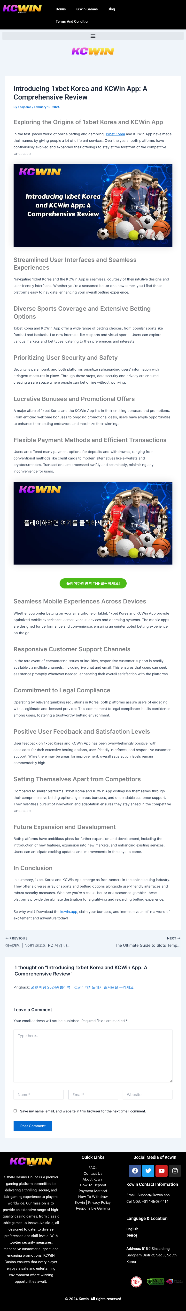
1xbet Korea (115, 134)
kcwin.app (68, 912)
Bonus (61, 9)
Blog (111, 9)
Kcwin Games (87, 9)
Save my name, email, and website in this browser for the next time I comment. (83, 1111)
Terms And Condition (72, 21)
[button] (93, 36)
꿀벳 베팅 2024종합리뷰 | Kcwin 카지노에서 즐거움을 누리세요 (82, 987)
